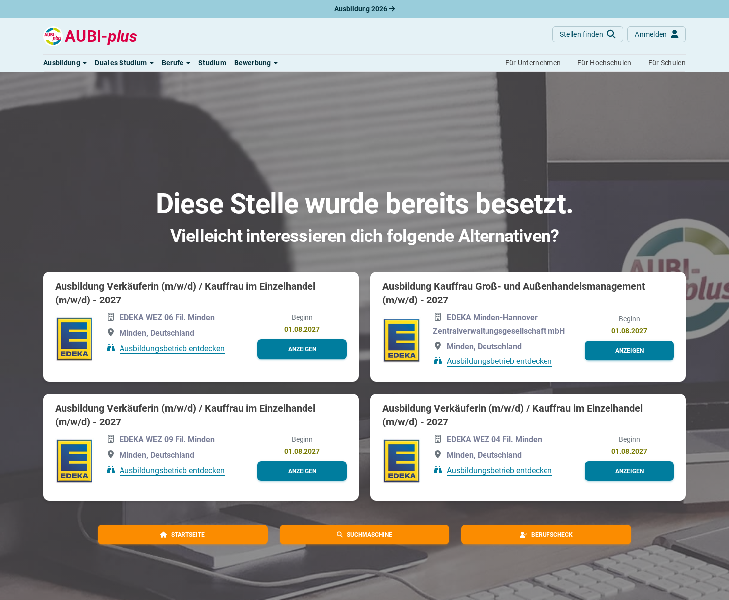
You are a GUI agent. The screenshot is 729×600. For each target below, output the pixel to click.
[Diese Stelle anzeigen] (74, 338)
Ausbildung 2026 (361, 9)
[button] (65, 63)
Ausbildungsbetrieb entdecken (172, 348)
